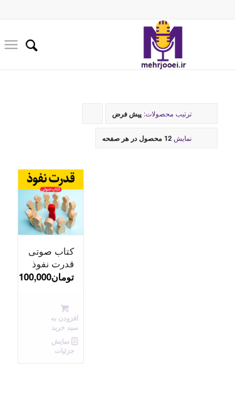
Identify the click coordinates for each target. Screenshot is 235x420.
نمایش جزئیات (63, 345)
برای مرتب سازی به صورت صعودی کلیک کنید (92, 116)
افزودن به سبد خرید (64, 322)
